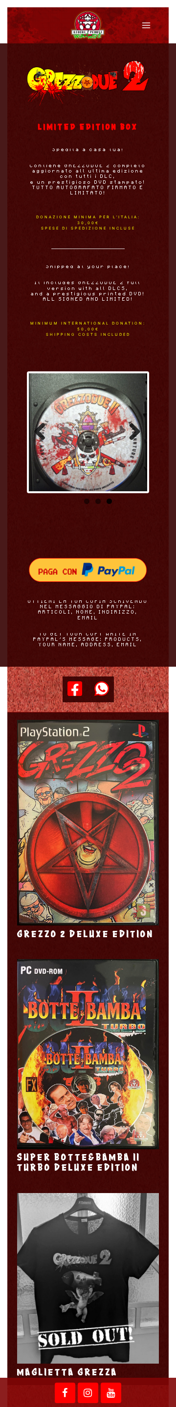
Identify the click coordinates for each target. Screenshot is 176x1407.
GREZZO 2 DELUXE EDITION (85, 934)
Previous (43, 432)
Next (132, 432)
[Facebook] (74, 689)
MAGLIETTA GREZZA (67, 1372)
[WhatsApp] (101, 689)
